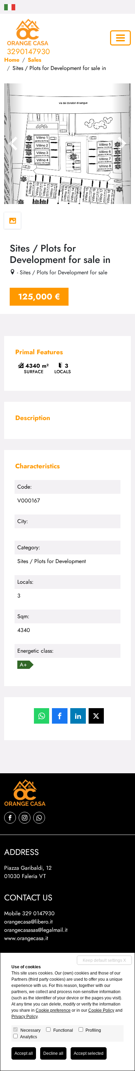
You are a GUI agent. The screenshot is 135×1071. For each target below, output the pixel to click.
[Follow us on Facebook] (10, 818)
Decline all (53, 1053)
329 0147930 (38, 913)
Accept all (24, 1053)
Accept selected (89, 1053)
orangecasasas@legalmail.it (36, 930)
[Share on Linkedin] (78, 716)
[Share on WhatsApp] (42, 716)
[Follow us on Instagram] (24, 818)
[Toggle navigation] (120, 37)
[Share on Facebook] (60, 716)
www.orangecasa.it (26, 938)
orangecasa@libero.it (28, 922)
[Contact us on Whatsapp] (39, 818)
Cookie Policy (101, 1010)
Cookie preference (53, 1010)
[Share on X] (96, 716)
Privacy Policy (24, 1016)
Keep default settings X (104, 960)
